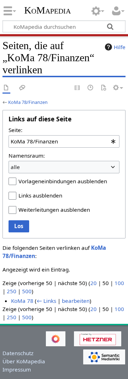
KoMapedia (47, 10)
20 (93, 282)
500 (27, 291)
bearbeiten (76, 300)
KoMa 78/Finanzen (28, 102)
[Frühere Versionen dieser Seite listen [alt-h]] (91, 88)
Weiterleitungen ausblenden (54, 209)
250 (11, 291)
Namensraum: (27, 155)
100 (119, 282)
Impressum (16, 369)
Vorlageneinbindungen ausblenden (62, 181)
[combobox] (64, 141)
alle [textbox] (15, 166)
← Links (46, 300)
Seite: (15, 129)
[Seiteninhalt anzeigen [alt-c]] (6, 88)
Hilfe (120, 47)
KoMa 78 (22, 300)
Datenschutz (17, 353)
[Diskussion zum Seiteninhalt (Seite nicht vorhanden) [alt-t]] (22, 88)
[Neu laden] (103, 88)
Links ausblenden (40, 195)
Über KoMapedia (23, 361)
